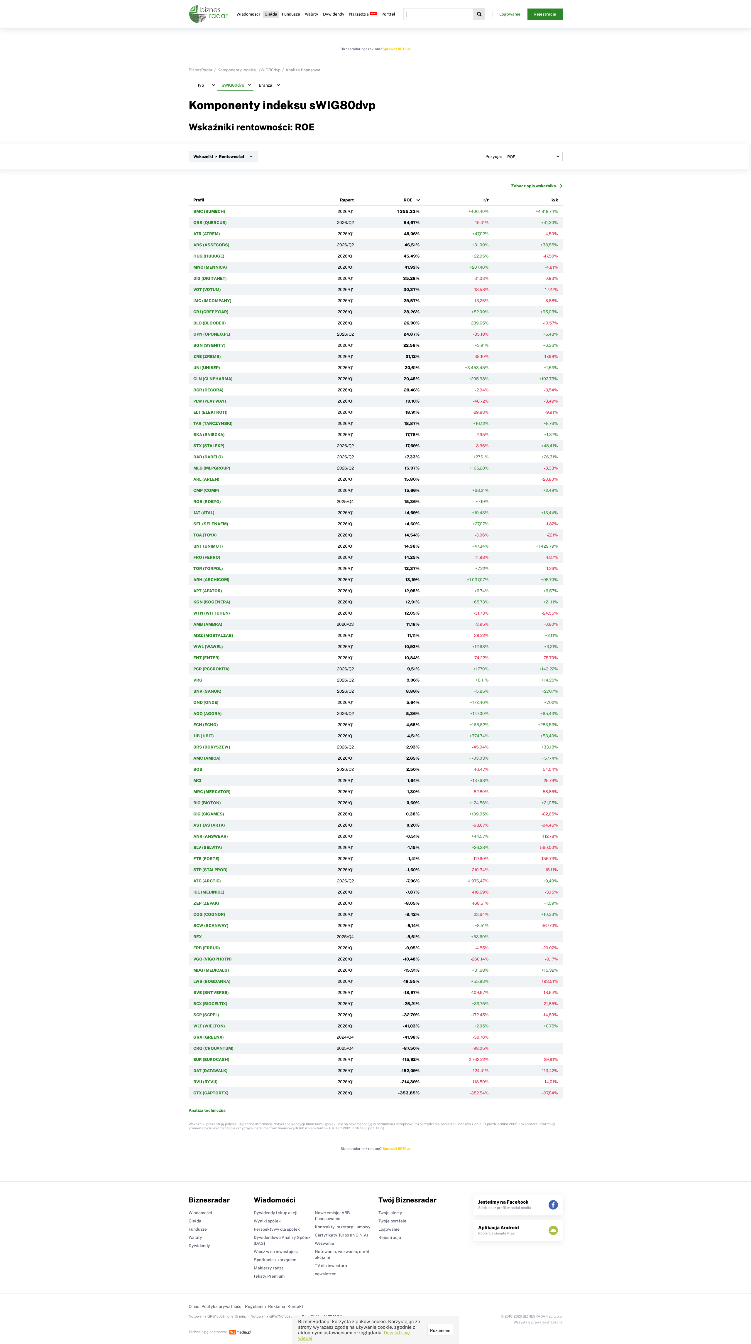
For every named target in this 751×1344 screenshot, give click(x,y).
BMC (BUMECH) (209, 211)
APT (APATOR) (207, 590)
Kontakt (295, 1306)
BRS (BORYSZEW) (211, 747)
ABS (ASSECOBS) (211, 245)
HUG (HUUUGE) (208, 256)
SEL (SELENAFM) (210, 524)
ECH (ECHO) (205, 724)
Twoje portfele (392, 1221)
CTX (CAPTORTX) (211, 1093)
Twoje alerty (390, 1212)
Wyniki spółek (267, 1221)
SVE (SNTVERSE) (211, 992)
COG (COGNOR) (209, 914)
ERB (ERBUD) (206, 948)
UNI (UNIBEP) (206, 367)
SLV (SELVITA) (207, 847)
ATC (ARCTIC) (207, 881)
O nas (194, 1306)
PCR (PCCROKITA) (211, 669)
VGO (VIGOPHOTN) (212, 959)
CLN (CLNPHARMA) (213, 378)
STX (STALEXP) (208, 445)
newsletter (325, 1273)
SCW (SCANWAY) (211, 925)
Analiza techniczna (207, 1110)
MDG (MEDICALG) (211, 970)
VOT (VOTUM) (207, 289)
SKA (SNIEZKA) (209, 434)
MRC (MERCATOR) (212, 791)
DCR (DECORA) (208, 390)
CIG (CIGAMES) (208, 814)
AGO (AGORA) (207, 713)
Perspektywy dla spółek (277, 1229)
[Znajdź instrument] (479, 14)
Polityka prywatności (222, 1306)
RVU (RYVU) (205, 1081)
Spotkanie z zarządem (275, 1259)
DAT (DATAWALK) (210, 1070)
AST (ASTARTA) (209, 825)
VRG (197, 680)
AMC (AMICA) (207, 758)
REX (197, 936)
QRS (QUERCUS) (210, 222)
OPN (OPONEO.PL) (211, 334)
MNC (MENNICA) (210, 267)
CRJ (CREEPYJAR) (211, 311)
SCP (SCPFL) (206, 1014)
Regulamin (255, 1306)
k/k (555, 200)
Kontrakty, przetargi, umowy (343, 1226)
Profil (198, 200)
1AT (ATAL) (203, 512)
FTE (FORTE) (206, 858)
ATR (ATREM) (206, 233)
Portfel (388, 14)
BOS (197, 769)
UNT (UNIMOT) (208, 546)
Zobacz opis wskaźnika (533, 186)
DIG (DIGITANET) (210, 278)
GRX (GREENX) (208, 1037)
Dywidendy (333, 14)
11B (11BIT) (203, 736)
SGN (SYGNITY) (209, 345)
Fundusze (291, 14)
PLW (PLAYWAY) (209, 401)
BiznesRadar (200, 70)
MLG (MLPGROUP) (211, 468)
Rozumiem (440, 1330)
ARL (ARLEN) (206, 479)
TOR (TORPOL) (208, 568)
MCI (197, 780)
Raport (347, 200)
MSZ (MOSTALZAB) (213, 635)
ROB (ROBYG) (207, 501)
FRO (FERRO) (206, 557)
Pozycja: (494, 156)
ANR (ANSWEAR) (210, 836)
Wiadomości (248, 14)
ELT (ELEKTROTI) (210, 412)
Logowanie (509, 14)
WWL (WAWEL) (208, 646)
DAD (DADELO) (208, 457)
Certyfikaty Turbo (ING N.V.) (341, 1235)
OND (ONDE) (206, 702)
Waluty (311, 14)
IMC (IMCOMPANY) (212, 300)
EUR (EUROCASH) (211, 1059)
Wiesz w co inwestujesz (276, 1251)
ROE (408, 200)
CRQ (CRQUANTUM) (213, 1048)
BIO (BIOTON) (207, 802)
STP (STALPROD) (210, 869)
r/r (486, 200)
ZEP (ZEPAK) (206, 903)
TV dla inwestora (331, 1265)
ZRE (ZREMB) (207, 356)
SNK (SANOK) (207, 691)
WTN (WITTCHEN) (211, 613)
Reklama (276, 1306)
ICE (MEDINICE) (208, 892)
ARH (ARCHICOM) (211, 579)
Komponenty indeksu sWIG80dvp (248, 70)
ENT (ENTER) (206, 657)
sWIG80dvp (342, 105)
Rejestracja (545, 14)
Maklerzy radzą (269, 1268)
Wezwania (324, 1243)
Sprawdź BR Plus (396, 49)
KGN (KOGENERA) (211, 602)
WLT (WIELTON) (209, 1026)
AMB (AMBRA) (207, 624)
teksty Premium (269, 1276)
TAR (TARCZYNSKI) (213, 423)
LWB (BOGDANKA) (212, 981)
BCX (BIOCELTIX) (210, 1003)
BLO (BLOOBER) (209, 323)
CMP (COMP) (206, 490)
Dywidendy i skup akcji (275, 1212)
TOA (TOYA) (205, 535)
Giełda (271, 14)
